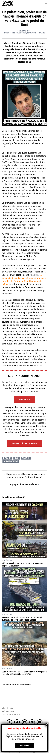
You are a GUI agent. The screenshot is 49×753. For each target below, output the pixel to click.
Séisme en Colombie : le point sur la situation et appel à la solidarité (22, 564)
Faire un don (8, 711)
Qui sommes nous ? (11, 714)
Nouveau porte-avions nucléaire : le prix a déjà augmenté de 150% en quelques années (22, 618)
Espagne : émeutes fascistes (23, 484)
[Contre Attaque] (7, 3)
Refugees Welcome (11, 461)
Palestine (25, 458)
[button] (41, 4)
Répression (31, 33)
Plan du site (7, 708)
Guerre (12, 33)
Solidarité (41, 33)
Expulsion (7, 458)
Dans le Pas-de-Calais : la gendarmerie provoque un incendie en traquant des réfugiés (24, 672)
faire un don (24, 399)
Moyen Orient (21, 33)
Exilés (6, 33)
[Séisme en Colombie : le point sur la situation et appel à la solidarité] (24, 529)
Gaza (16, 458)
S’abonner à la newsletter (24, 443)
